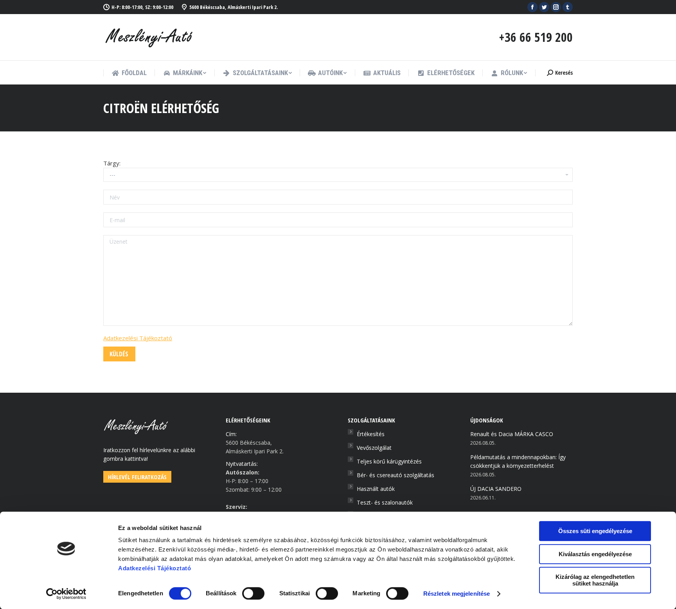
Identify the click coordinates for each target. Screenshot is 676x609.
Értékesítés (371, 434)
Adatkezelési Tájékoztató (137, 338)
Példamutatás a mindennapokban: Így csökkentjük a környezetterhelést (518, 461)
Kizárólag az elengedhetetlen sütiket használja (595, 580)
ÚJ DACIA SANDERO (495, 488)
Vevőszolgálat (374, 447)
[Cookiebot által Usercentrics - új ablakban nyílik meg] (66, 594)
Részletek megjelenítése (456, 593)
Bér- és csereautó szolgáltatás (395, 475)
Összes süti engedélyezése (595, 531)
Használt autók (376, 488)
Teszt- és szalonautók (385, 502)
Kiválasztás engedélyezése (595, 554)
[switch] (253, 593)
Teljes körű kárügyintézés (389, 461)
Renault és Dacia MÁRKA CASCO (511, 434)
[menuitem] (129, 73)
